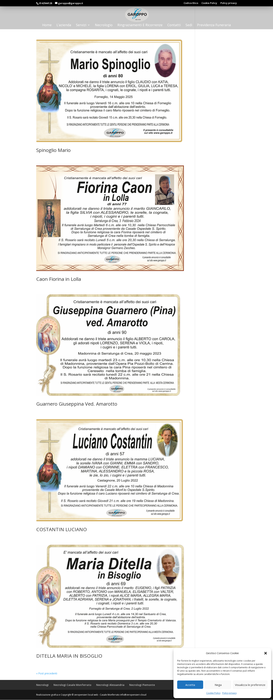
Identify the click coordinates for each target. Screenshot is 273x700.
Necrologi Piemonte (142, 685)
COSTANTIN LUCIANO (61, 529)
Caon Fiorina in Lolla (58, 279)
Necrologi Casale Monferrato (72, 685)
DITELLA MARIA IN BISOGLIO (69, 655)
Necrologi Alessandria (110, 685)
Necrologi (42, 685)
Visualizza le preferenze (250, 685)
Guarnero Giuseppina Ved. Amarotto (76, 403)
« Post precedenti (46, 673)
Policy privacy (229, 693)
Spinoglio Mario (53, 150)
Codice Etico (191, 3)
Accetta (190, 685)
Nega (218, 685)
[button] (265, 653)
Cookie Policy (213, 693)
